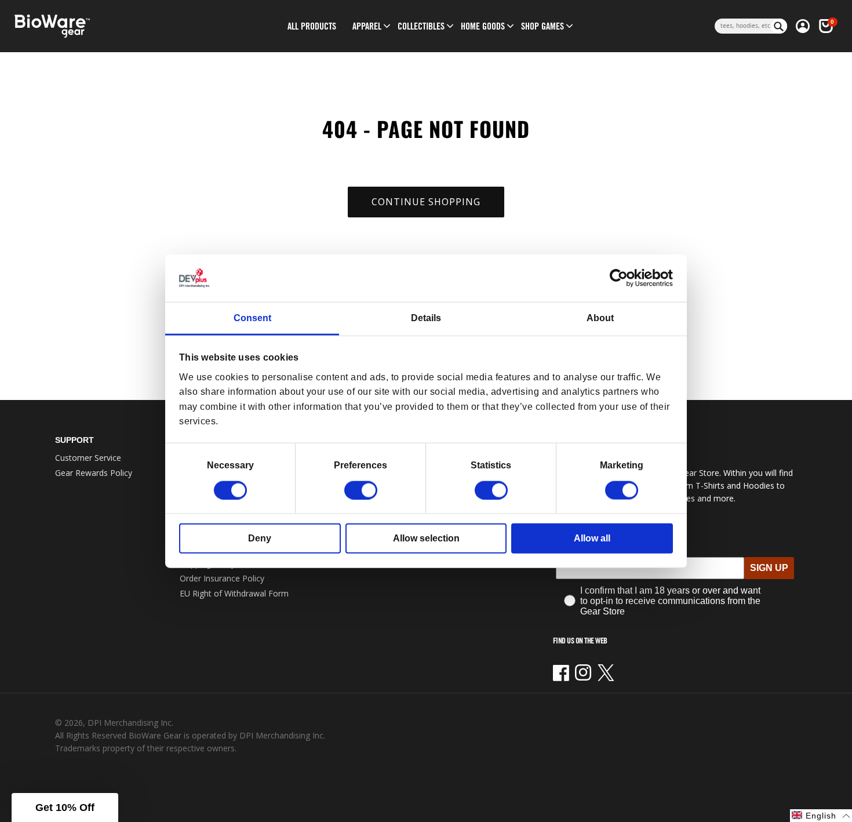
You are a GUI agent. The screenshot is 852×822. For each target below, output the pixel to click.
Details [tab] (426, 318)
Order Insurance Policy (222, 578)
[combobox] (743, 26)
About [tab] (600, 318)
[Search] (779, 26)
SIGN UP (769, 568)
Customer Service (88, 457)
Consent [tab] (252, 318)
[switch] (360, 490)
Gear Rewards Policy (93, 472)
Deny (259, 538)
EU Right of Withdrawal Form (234, 593)
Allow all (592, 538)
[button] (366, 26)
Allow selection (426, 538)
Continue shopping (426, 201)
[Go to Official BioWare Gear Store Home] (105, 26)
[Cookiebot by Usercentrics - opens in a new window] (622, 278)
